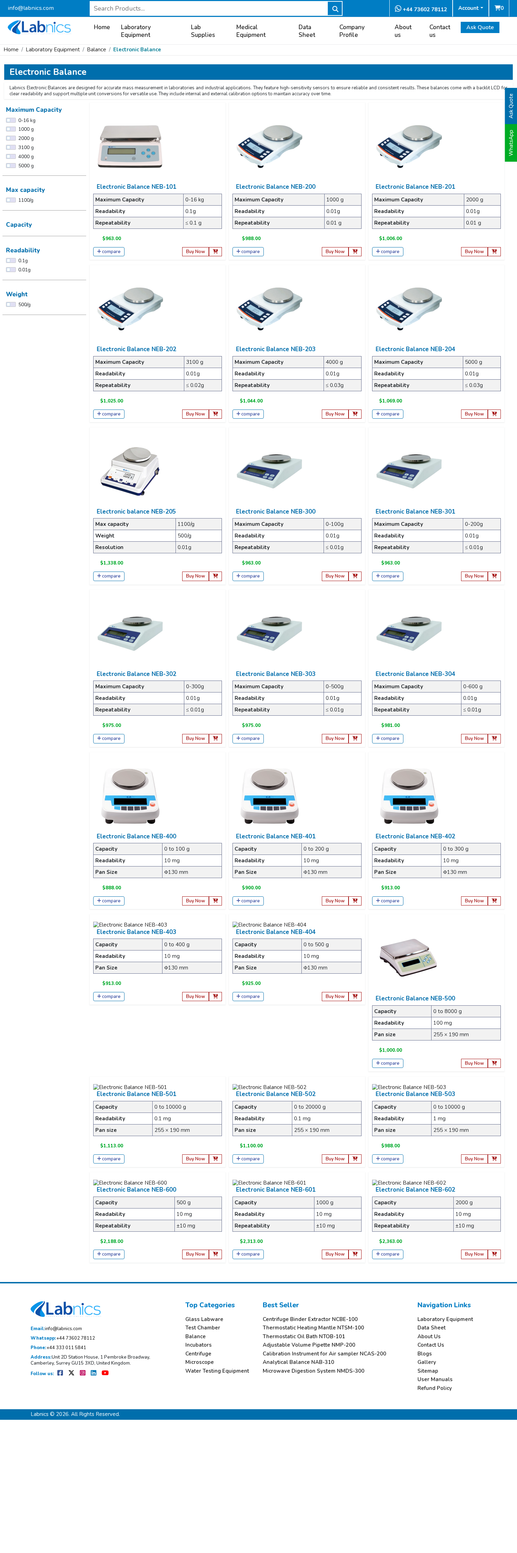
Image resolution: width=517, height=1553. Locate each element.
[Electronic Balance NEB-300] (269, 471)
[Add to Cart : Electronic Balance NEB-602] (494, 1254)
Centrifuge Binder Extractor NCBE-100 (310, 1319)
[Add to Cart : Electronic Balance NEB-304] (494, 738)
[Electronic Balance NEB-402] (409, 795)
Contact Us (430, 1345)
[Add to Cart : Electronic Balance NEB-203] (355, 414)
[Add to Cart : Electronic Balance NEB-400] (215, 901)
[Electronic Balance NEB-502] (269, 1086)
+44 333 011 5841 (58, 1348)
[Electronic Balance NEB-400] (130, 795)
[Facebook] (60, 1374)
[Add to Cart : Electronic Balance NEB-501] (215, 1159)
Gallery (426, 1362)
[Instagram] (83, 1374)
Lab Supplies (203, 31)
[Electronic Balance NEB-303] (269, 633)
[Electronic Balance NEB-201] (409, 146)
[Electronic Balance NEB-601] (269, 1182)
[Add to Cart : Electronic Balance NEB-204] (494, 414)
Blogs (424, 1354)
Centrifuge (198, 1354)
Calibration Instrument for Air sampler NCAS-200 (324, 1354)
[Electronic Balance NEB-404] (269, 924)
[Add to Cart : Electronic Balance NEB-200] (355, 252)
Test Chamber (202, 1328)
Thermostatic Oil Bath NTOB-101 (304, 1336)
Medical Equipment (251, 31)
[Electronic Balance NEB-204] (409, 308)
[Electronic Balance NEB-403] (130, 924)
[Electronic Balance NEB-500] (409, 957)
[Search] (335, 8)
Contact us (439, 31)
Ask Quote (480, 27)
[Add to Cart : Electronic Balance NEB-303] (355, 738)
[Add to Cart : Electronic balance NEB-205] (215, 576)
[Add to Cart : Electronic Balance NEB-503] (494, 1159)
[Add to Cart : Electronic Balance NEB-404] (355, 996)
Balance (96, 49)
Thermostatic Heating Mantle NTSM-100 (313, 1328)
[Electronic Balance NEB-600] (130, 1182)
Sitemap (427, 1371)
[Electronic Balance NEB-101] (130, 146)
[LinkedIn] (94, 1374)
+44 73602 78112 (424, 9)
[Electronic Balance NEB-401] (269, 795)
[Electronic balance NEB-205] (130, 471)
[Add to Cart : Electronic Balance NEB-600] (215, 1254)
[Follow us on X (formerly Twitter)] (72, 1374)
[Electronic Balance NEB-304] (409, 633)
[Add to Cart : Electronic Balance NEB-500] (494, 1063)
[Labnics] (39, 26)
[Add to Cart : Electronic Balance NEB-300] (355, 576)
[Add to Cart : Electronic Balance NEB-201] (494, 252)
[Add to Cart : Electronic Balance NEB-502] (355, 1159)
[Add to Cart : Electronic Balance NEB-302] (215, 738)
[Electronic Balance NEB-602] (409, 1182)
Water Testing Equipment (217, 1371)
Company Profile (352, 31)
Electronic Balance (137, 49)
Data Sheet (307, 31)
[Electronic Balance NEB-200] (269, 146)
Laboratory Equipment (136, 31)
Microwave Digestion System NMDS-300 (313, 1371)
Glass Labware (204, 1319)
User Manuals (435, 1379)
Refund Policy (434, 1388)
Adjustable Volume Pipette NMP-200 (309, 1345)
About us (403, 31)
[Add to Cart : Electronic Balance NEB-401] (355, 901)
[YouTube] (105, 1374)
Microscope (199, 1362)
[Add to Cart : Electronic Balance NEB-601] (355, 1254)
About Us (429, 1336)
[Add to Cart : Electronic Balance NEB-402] (494, 901)
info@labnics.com (31, 8)
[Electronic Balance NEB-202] (130, 308)
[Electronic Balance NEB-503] (409, 1086)
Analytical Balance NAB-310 (298, 1362)
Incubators (198, 1345)
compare (111, 252)
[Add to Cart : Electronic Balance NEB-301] (494, 576)
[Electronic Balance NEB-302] (130, 633)
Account (468, 8)
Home (102, 27)
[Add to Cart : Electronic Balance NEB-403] (215, 996)
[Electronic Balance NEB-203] (269, 308)
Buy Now (195, 252)
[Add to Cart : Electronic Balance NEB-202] (215, 414)
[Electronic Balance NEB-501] (130, 1086)
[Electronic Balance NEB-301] (409, 471)
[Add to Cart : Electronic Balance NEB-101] (215, 252)
